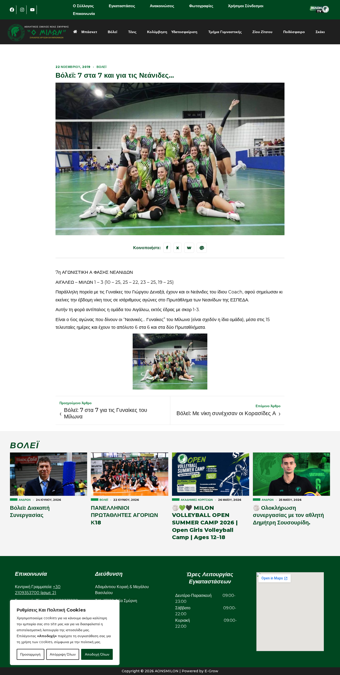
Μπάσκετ (89, 32)
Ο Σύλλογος (83, 5)
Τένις (132, 32)
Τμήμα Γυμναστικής (225, 32)
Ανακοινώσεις (162, 5)
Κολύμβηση (157, 32)
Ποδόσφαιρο (294, 32)
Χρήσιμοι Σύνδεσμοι (245, 5)
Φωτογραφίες (201, 5)
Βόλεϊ (112, 32)
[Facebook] (11, 9)
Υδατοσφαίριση (184, 32)
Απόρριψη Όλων (63, 654)
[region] (64, 632)
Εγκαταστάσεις (122, 5)
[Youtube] (32, 9)
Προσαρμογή (30, 654)
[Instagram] (22, 9)
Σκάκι (320, 32)
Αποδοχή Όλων (97, 654)
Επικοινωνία (84, 13)
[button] (87, 6)
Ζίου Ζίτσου (262, 32)
